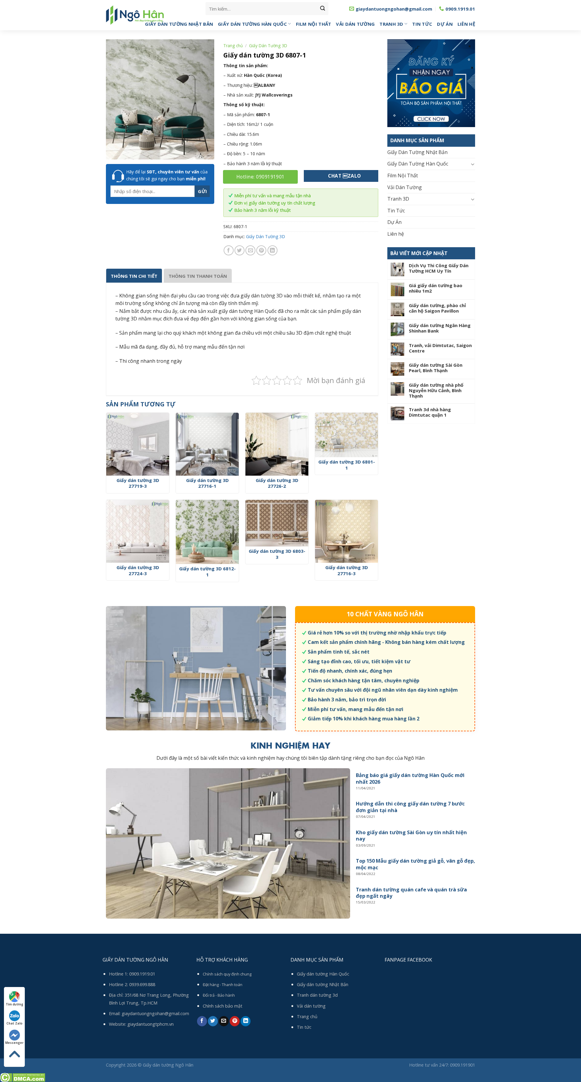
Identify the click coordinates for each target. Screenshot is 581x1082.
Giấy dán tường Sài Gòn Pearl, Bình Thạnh (435, 367)
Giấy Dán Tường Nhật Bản (179, 24)
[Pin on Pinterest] (261, 250)
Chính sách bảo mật (222, 1006)
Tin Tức (422, 24)
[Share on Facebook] (229, 250)
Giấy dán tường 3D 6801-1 (346, 465)
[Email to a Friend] (250, 250)
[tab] (134, 276)
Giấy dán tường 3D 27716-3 (346, 570)
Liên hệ (466, 24)
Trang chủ (233, 45)
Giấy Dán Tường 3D (268, 45)
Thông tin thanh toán (198, 276)
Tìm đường (14, 1004)
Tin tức (304, 1027)
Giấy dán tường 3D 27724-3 (138, 570)
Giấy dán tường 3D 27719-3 (138, 483)
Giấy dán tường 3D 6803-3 (277, 554)
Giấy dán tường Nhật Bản (322, 984)
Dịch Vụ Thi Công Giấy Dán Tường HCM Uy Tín (438, 268)
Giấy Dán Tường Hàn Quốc (252, 24)
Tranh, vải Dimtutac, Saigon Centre (440, 348)
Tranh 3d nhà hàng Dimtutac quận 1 (430, 412)
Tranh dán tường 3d (317, 995)
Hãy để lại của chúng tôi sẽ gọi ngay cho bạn (167, 175)
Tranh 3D (391, 24)
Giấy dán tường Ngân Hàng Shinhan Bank (440, 328)
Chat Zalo (14, 1023)
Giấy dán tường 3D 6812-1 (207, 572)
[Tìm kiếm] (322, 9)
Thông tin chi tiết (134, 276)
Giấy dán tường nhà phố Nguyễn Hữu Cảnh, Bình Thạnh (436, 390)
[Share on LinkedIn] (272, 250)
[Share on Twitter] (240, 250)
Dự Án (445, 24)
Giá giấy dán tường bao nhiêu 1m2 (435, 288)
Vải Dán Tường (355, 24)
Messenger (14, 1043)
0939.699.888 (142, 984)
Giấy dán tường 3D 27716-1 (207, 483)
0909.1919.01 (142, 974)
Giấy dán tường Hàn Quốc (323, 974)
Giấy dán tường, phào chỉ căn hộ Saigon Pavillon (437, 308)
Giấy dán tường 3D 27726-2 (277, 483)
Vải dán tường (311, 1006)
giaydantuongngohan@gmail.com (155, 1013)
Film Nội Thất (313, 24)
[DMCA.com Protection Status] (22, 1077)
